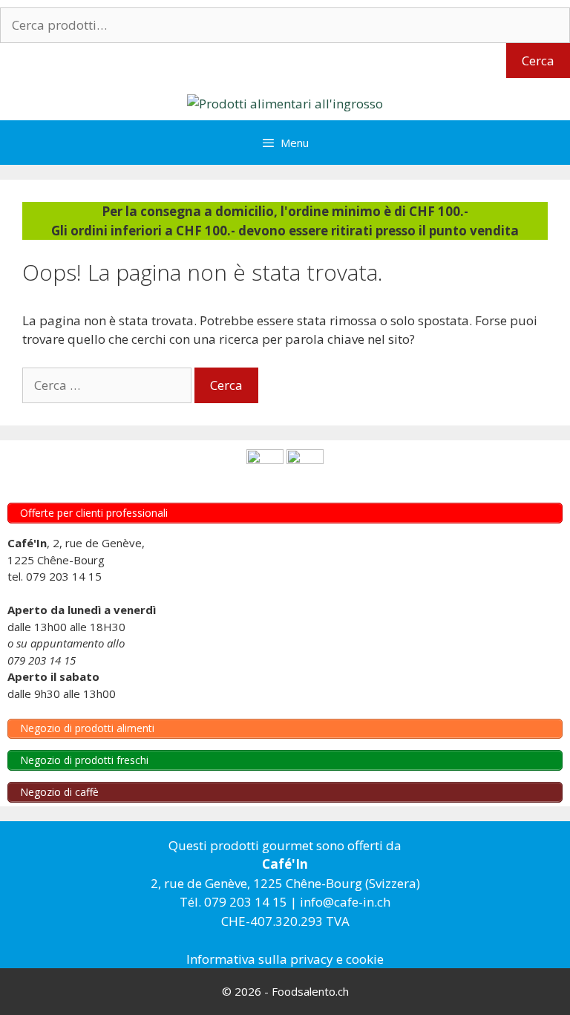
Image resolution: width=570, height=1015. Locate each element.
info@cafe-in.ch (345, 901)
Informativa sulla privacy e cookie (285, 958)
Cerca (538, 60)
